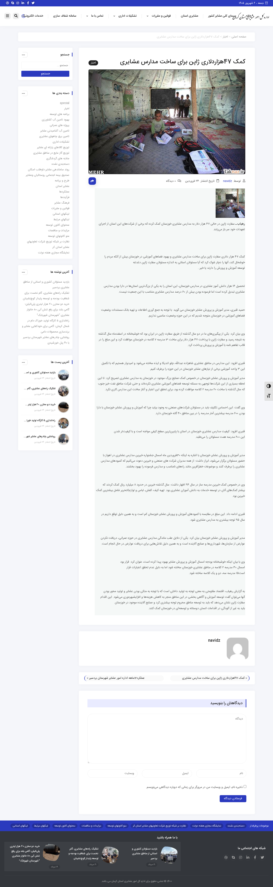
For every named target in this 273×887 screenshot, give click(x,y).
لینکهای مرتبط (61, 219)
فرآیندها (64, 197)
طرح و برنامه (62, 180)
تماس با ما (97, 16)
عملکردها (64, 191)
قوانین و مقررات (161, 16)
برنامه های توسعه (59, 114)
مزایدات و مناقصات (58, 230)
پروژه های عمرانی (59, 125)
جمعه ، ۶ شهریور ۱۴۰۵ (252, 3)
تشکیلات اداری (127, 16)
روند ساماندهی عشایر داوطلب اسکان (48, 169)
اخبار (225, 36)
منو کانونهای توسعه (58, 236)
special (64, 103)
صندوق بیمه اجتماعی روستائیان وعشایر (47, 175)
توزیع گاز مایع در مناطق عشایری (51, 153)
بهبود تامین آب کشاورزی (55, 119)
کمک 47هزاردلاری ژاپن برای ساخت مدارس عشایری (213, 678)
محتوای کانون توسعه (57, 225)
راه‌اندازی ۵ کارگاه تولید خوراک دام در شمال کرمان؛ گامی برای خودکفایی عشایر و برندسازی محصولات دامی (45, 326)
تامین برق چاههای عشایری (54, 136)
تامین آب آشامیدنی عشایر (54, 131)
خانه (248, 16)
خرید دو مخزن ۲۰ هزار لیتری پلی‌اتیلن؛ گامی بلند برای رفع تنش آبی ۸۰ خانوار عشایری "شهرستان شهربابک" (39, 404)
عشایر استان (62, 186)
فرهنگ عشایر (61, 203)
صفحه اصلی (238, 36)
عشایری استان (189, 16)
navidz (227, 181)
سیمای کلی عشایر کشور (222, 16)
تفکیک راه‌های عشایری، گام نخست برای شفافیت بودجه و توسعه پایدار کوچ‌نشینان (39, 388)
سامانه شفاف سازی (64, 16)
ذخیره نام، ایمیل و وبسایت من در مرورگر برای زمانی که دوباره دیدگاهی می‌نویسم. (194, 787)
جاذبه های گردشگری (57, 158)
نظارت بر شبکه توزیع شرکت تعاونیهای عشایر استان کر (159, 826)
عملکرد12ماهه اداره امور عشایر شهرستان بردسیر (117, 678)
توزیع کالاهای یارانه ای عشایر (53, 147)
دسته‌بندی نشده (60, 164)
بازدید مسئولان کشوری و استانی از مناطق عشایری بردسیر (39, 372)
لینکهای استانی (61, 214)
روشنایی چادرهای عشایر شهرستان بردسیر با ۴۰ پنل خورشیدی (39, 436)
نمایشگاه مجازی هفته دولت (53, 252)
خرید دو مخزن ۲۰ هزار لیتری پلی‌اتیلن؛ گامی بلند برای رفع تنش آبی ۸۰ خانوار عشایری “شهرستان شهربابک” (47, 310)
